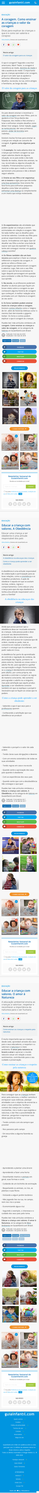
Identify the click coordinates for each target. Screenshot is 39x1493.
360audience (25, 1491)
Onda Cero (18, 1482)
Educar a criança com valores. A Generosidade (28, 868)
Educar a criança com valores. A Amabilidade (28, 850)
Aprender (6, 685)
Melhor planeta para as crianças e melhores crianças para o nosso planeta (10, 1316)
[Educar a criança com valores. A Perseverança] (10, 853)
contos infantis (15, 308)
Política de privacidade (18, 1425)
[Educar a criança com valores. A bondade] (10, 423)
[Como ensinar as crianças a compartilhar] (10, 871)
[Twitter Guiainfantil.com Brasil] (24, 504)
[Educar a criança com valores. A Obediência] (10, 388)
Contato (18, 1431)
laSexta (18, 1479)
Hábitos (15, 1239)
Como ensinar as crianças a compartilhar (10, 868)
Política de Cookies (12, 494)
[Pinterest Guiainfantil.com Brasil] (14, 504)
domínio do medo (27, 68)
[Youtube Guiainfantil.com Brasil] (28, 504)
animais (25, 1177)
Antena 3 (18, 1475)
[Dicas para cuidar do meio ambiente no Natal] (28, 1304)
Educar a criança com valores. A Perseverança (10, 850)
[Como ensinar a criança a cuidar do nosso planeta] (28, 1322)
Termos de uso (18, 1428)
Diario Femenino (19, 1467)
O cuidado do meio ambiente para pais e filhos (10, 1300)
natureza (15, 1047)
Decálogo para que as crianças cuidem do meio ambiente (27, 1282)
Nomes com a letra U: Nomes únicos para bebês (28, 466)
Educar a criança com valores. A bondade (10, 420)
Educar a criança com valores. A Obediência (10, 384)
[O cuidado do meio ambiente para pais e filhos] (10, 1304)
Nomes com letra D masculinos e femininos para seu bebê (9, 465)
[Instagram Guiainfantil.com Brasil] (19, 504)
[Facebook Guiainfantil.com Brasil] (10, 504)
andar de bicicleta (16, 131)
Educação (6, 15)
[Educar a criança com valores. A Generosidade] (28, 871)
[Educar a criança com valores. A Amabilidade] (28, 853)
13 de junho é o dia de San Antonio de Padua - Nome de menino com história (9, 446)
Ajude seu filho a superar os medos (28, 420)
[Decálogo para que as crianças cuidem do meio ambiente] (28, 1286)
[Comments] (18, 45)
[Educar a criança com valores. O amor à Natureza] (28, 388)
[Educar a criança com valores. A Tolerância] (28, 405)
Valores (5, 330)
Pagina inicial (7, 340)
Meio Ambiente (24, 1235)
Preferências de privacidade (19, 491)
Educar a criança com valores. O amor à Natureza (28, 384)
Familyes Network (18, 1460)
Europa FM (19, 1486)
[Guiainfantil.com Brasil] (19, 3)
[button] (5, 3)
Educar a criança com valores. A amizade (10, 402)
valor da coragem (9, 115)
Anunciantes (18, 1434)
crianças (25, 1094)
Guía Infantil (18, 1463)
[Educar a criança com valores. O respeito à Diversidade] (10, 889)
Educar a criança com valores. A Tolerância (28, 402)
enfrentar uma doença (11, 191)
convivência (26, 576)
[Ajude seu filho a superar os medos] (28, 423)
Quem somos (18, 1419)
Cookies (18, 1422)
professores (7, 708)
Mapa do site (19, 1437)
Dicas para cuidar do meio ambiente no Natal (28, 1299)
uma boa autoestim (10, 183)
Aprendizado (7, 1239)
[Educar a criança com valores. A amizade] (10, 405)
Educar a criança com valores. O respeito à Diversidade (10, 884)
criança (9, 670)
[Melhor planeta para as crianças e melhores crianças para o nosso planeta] (10, 1322)
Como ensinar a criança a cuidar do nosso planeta (28, 1318)
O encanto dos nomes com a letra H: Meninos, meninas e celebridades (28, 446)
